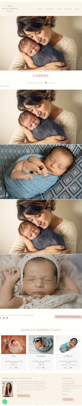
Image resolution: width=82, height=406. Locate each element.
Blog (77, 9)
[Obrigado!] (36, 140)
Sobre (59, 9)
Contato (68, 9)
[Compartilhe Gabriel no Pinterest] (7, 318)
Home (39, 9)
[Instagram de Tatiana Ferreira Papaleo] (65, 394)
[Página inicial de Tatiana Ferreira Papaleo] (9, 9)
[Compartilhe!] (41, 140)
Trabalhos (49, 9)
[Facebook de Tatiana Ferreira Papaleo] (63, 394)
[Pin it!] (46, 140)
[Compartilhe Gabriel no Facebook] (0, 318)
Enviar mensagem (69, 383)
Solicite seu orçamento (68, 317)
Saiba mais (23, 396)
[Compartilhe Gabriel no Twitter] (4, 318)
